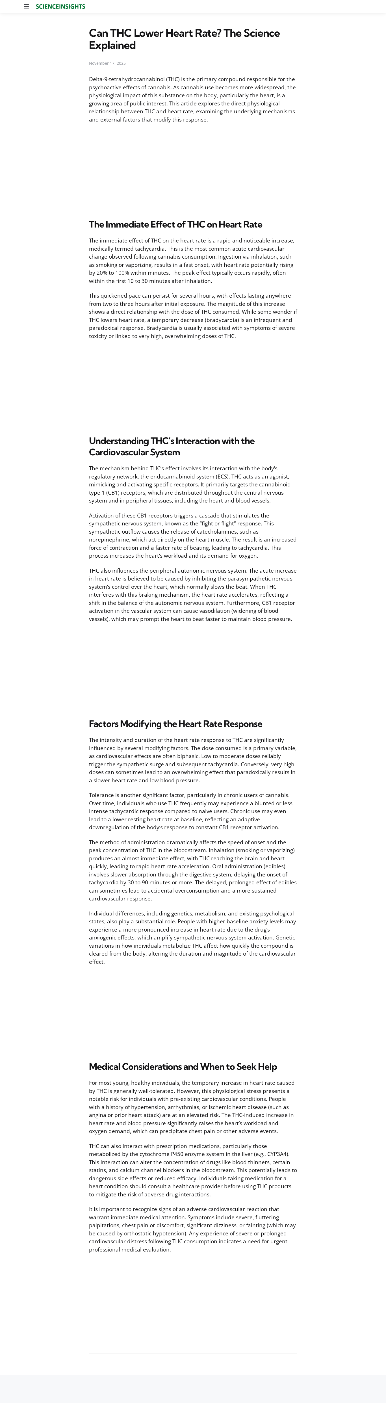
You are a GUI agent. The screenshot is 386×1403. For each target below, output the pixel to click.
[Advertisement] (193, 169)
